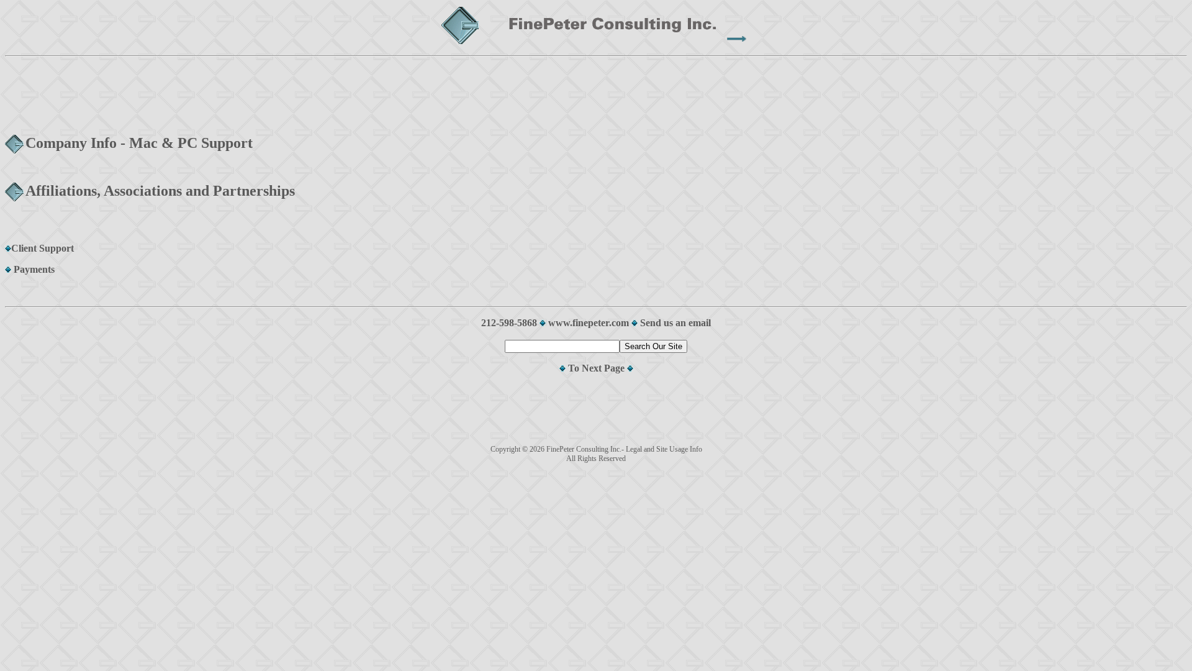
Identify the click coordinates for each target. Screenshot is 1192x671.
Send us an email (675, 322)
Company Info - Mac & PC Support (139, 143)
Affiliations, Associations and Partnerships (160, 191)
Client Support (42, 248)
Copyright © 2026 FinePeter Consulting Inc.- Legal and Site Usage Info (596, 449)
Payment (31, 269)
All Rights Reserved (596, 458)
